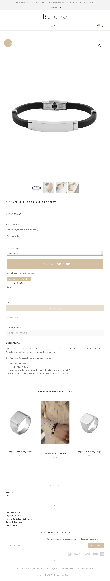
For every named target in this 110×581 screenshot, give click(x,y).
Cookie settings (13, 525)
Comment (11, 287)
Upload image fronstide (19, 279)
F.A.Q (8, 499)
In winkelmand (54, 308)
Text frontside (13, 236)
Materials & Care (13, 512)
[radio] (22, 230)
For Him (17, 317)
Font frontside (13, 248)
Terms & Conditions (14, 522)
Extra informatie (18, 333)
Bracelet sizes (12, 224)
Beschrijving (15, 328)
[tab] (55, 327)
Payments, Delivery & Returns (19, 519)
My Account (56, 7)
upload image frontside (21, 273)
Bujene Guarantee (13, 516)
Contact (9, 495)
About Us (10, 492)
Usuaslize (69, 575)
